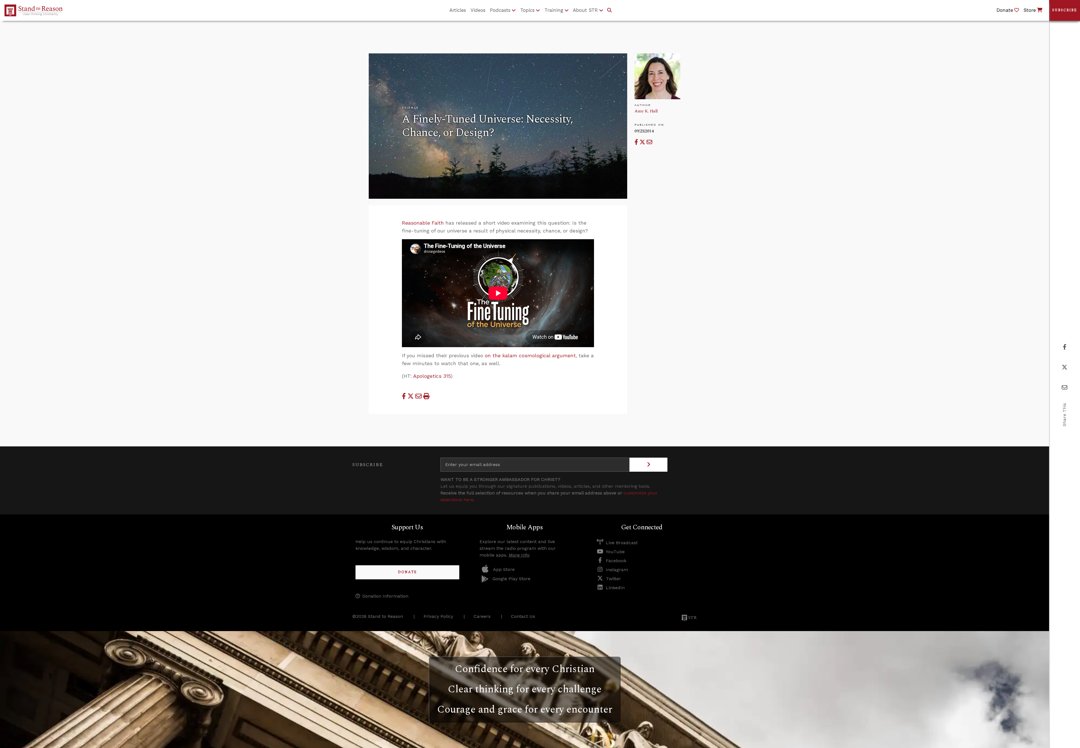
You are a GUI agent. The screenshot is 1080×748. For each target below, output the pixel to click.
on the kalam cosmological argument (530, 355)
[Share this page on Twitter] (643, 142)
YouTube (615, 551)
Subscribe (1064, 10)
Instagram (617, 569)
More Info (519, 555)
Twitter (613, 578)
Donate (407, 572)
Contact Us (523, 616)
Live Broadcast (622, 542)
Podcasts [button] (500, 10)
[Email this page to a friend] (649, 142)
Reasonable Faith (423, 223)
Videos (478, 10)
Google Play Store (511, 578)
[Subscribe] (648, 465)
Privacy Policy (438, 616)
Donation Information (385, 596)
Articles (457, 10)
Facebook (616, 560)
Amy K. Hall (646, 111)
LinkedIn (615, 587)
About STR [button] (585, 10)
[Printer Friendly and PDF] (426, 396)
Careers (482, 616)
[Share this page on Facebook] (637, 142)
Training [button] (553, 10)
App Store (504, 569)
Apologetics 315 (432, 376)
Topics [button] (527, 10)
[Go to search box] (609, 10)
